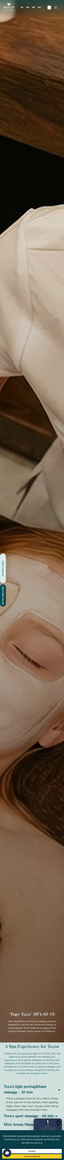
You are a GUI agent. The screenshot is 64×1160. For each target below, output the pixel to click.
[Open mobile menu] (56, 7)
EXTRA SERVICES (3, 595)
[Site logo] (9, 7)
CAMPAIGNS (3, 568)
